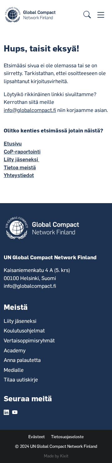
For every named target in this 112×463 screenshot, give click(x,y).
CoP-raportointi (22, 152)
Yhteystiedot (19, 175)
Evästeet (36, 436)
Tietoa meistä (20, 167)
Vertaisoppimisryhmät (29, 340)
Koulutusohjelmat (24, 330)
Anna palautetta (22, 360)
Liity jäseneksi (21, 159)
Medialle (14, 370)
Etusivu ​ (13, 143)
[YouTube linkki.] (14, 413)
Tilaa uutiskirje (21, 379)
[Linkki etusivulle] (31, 14)
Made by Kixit (56, 455)
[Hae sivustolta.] (87, 15)
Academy (15, 350)
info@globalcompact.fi (30, 110)
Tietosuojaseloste (67, 436)
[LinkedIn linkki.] (6, 413)
